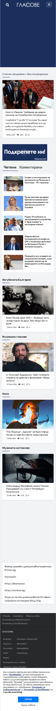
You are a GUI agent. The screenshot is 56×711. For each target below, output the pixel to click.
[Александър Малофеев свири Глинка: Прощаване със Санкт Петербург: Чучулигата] (28, 468)
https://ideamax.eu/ (15, 583)
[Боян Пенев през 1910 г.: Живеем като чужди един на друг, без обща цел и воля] (28, 300)
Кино (5, 393)
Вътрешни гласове (14, 336)
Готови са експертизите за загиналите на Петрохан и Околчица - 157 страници (37, 180)
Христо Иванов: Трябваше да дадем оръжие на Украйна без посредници (26, 113)
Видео (6, 657)
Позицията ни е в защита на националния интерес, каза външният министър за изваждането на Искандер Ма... (38, 261)
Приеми (28, 699)
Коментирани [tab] (30, 167)
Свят (5, 653)
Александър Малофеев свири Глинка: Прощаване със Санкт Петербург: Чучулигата (27, 488)
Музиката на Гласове (16, 447)
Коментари (22, 653)
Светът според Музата (14, 667)
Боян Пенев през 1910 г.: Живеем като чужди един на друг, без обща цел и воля (27, 320)
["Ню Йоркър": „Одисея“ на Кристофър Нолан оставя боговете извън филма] (28, 414)
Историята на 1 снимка (14, 662)
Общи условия (33, 616)
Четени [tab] (10, 167)
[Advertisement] (28, 39)
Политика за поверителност (16, 619)
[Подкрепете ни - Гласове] (24, 152)
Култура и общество (27, 639)
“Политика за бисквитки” (36, 689)
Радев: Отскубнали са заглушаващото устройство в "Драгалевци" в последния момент (38, 221)
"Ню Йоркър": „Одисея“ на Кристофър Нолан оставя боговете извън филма (27, 433)
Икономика (22, 643)
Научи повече (28, 705)
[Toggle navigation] (49, 4)
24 (28, 135)
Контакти (18, 616)
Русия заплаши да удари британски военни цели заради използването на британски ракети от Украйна (37, 202)
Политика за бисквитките (15, 623)
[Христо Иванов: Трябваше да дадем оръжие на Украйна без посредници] (28, 94)
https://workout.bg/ (15, 590)
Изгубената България (16, 279)
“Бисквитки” (15, 674)
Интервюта (23, 648)
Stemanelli (10, 577)
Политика (7, 648)
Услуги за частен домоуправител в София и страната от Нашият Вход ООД (28, 599)
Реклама (6, 616)
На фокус (7, 639)
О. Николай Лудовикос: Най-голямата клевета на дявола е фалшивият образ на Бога (27, 377)
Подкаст (7, 643)
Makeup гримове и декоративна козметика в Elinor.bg (28, 568)
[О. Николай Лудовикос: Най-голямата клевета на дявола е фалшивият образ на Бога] (28, 357)
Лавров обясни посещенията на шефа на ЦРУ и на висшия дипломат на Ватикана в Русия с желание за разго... (38, 241)
